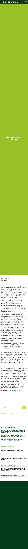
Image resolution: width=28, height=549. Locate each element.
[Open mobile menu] (26, 1)
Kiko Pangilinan (10, 2)
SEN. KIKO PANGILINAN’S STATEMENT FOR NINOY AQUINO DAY (14, 417)
